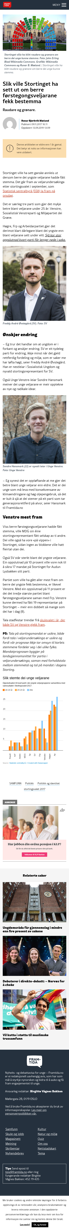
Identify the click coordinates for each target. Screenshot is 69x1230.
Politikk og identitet (49, 783)
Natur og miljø (47, 1134)
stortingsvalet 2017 (34, 789)
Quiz (41, 1139)
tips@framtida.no (16, 1172)
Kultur (42, 1129)
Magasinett (13, 1139)
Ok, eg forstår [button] (40, 1224)
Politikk (29, 783)
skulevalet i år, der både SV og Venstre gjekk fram (34, 622)
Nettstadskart (47, 1148)
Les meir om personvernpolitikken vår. (26, 1112)
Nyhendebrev (14, 1153)
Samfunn (11, 1129)
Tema (41, 1153)
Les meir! (25, 1224)
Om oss (43, 1144)
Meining (10, 1144)
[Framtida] (7, 5)
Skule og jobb (14, 1134)
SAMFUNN (15, 783)
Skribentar (12, 1148)
